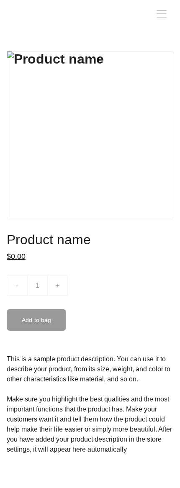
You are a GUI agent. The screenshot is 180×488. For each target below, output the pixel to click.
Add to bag (36, 320)
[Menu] (162, 14)
